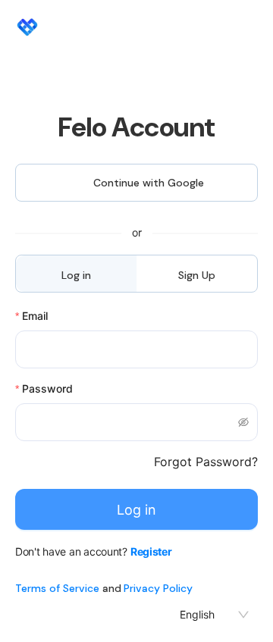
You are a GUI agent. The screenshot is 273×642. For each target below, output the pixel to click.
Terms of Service (57, 588)
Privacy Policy (158, 588)
